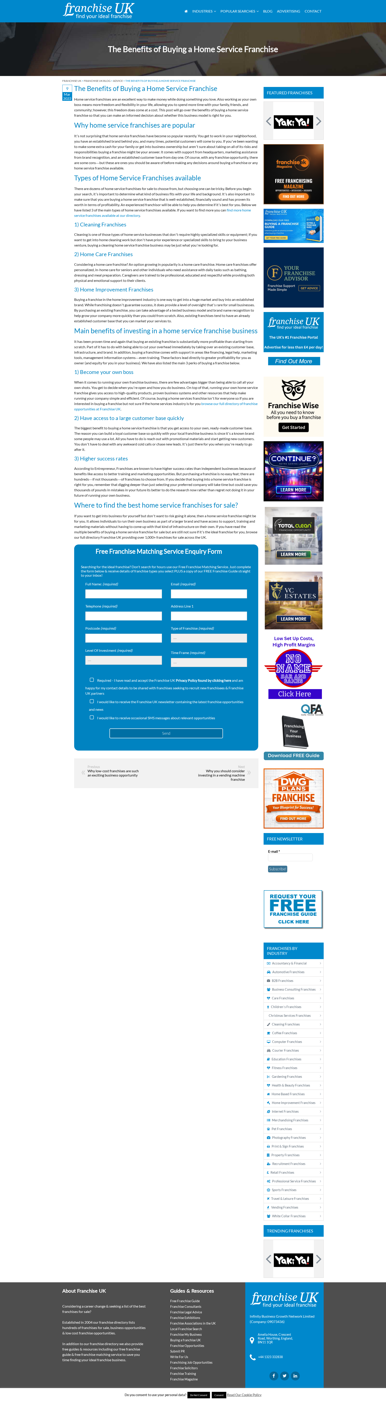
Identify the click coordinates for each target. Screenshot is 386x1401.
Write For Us (179, 1357)
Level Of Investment (108, 650)
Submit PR (177, 1351)
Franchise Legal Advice (186, 1312)
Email (183, 584)
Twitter (284, 1375)
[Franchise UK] (98, 10)
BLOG (268, 11)
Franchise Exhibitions (185, 1318)
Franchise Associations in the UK (193, 1323)
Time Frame (188, 652)
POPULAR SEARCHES (237, 11)
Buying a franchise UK (185, 1340)
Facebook (273, 1375)
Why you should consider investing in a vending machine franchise (221, 775)
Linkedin (295, 1375)
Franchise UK (71, 80)
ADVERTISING (288, 11)
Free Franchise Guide (185, 1301)
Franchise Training (183, 1374)
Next (318, 121)
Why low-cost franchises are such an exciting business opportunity (113, 773)
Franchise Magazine (184, 1379)
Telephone (101, 606)
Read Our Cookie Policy (244, 1395)
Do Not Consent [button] (198, 1395)
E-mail (274, 851)
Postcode (100, 628)
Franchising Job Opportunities (191, 1362)
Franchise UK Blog (97, 80)
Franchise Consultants (185, 1306)
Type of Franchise (192, 628)
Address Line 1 (182, 606)
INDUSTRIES (202, 11)
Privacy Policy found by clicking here (203, 680)
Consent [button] (219, 1395)
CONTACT (313, 11)
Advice (118, 80)
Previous (269, 121)
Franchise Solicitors (184, 1368)
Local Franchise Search (186, 1329)
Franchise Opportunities (187, 1346)
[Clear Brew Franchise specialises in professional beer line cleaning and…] (294, 120)
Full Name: (101, 584)
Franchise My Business (186, 1334)
